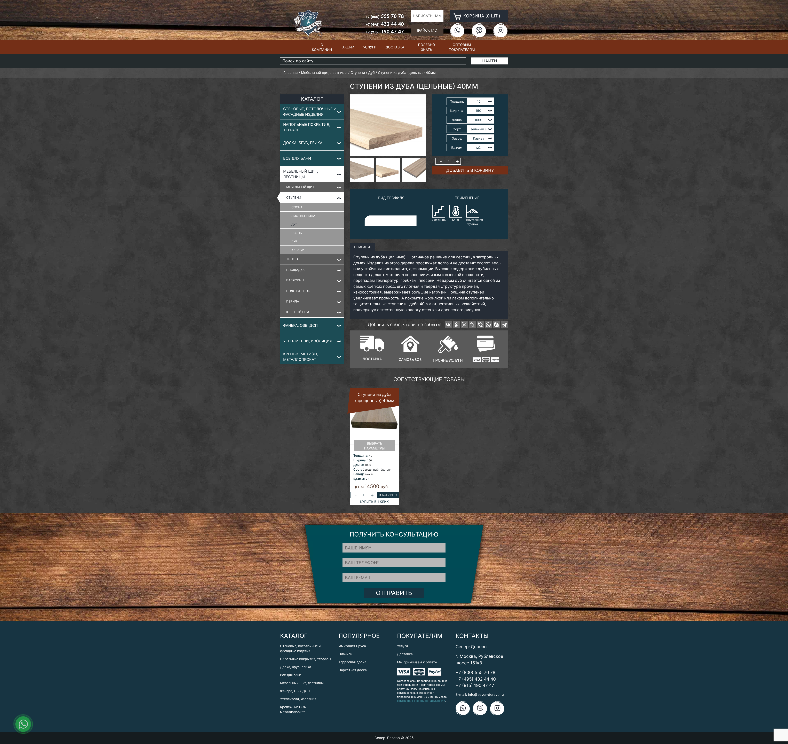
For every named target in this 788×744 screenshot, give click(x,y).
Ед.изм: (359, 479)
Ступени (293, 197)
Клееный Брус (298, 312)
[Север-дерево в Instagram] (500, 30)
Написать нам (427, 16)
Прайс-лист (427, 30)
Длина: (358, 465)
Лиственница (303, 216)
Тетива (292, 259)
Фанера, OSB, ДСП (300, 325)
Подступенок (298, 291)
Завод (457, 138)
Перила (292, 301)
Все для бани (297, 158)
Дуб (294, 224)
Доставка (395, 47)
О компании (322, 47)
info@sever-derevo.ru (486, 694)
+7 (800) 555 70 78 (475, 672)
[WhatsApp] (488, 324)
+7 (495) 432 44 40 (476, 679)
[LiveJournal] (472, 324)
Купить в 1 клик (374, 502)
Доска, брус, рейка (302, 143)
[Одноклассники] (456, 324)
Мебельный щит (300, 187)
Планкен (345, 654)
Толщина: (360, 455)
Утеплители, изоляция (307, 341)
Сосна (296, 207)
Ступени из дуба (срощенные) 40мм (374, 397)
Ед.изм (456, 148)
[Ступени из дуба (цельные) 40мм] (388, 125)
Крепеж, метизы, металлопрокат (300, 357)
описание (362, 247)
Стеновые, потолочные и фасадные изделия (310, 112)
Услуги (370, 47)
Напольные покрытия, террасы (306, 127)
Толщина (457, 101)
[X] (464, 324)
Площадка (295, 270)
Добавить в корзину (470, 170)
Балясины (295, 280)
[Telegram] (504, 324)
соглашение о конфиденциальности (421, 700)
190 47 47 (385, 31)
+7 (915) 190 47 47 (475, 685)
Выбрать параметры (374, 445)
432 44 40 (385, 24)
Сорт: (357, 469)
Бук (294, 241)
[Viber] (480, 324)
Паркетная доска (353, 670)
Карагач (298, 250)
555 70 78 (385, 16)
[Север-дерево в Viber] (479, 30)
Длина (457, 120)
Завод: (358, 474)
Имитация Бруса (352, 646)
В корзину (388, 495)
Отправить (394, 592)
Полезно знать (426, 47)
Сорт (457, 129)
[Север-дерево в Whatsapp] (457, 30)
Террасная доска (352, 662)
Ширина (456, 111)
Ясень (296, 233)
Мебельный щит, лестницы (300, 174)
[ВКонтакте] (448, 324)
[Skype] (496, 324)
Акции (348, 47)
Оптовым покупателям (462, 47)
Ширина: (360, 460)
